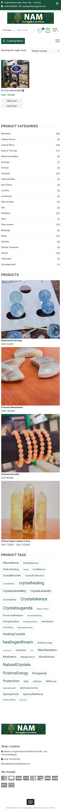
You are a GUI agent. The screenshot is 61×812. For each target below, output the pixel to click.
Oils (3, 207)
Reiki (26, 681)
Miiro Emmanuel (40, 808)
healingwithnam (18, 642)
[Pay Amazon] (11, 785)
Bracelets (6, 133)
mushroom (6, 196)
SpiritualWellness (33, 694)
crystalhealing (31, 583)
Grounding (8, 627)
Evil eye (5, 167)
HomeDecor (7, 650)
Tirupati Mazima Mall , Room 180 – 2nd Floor (22, 2)
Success (23, 700)
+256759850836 (10, 6)
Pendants (5, 213)
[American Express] (4, 778)
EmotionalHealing (34, 615)
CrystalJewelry (40, 591)
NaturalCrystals (17, 664)
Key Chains (6, 185)
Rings (4, 236)
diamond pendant (9, 156)
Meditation (9, 656)
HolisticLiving (44, 642)
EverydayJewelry (30, 622)
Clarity (25, 569)
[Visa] (19, 778)
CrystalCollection (34, 575)
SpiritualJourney (29, 687)
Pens (3, 219)
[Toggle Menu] (30, 802)
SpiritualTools (11, 694)
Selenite (5, 241)
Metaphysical (28, 657)
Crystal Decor (8, 145)
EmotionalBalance (13, 615)
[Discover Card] (40, 778)
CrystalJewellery (14, 591)
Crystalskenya (33, 598)
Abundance (11, 563)
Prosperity (39, 673)
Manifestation (47, 650)
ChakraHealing (11, 569)
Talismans (6, 258)
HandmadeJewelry (25, 627)
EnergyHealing (11, 621)
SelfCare (37, 681)
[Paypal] (26, 778)
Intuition (21, 650)
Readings (5, 230)
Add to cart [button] (12, 101)
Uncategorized (8, 264)
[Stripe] (48, 778)
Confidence (39, 569)
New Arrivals (7, 201)
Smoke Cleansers (10, 247)
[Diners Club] (33, 778)
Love (32, 651)
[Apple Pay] (4, 785)
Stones (4, 253)
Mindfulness (47, 656)
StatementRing (9, 700)
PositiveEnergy (15, 673)
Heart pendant (8, 179)
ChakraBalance (31, 563)
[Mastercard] (11, 778)
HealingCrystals (14, 634)
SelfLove (51, 681)
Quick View (12, 106)
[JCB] (55, 778)
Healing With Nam (13, 808)
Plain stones (7, 224)
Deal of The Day (9, 150)
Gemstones (47, 621)
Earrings (5, 162)
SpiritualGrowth (9, 688)
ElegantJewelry (43, 609)
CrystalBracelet (12, 575)
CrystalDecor (9, 583)
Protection (11, 681)
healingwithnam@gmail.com (34, 6)
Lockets (5, 190)
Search (33, 30)
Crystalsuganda (18, 607)
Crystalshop (9, 599)
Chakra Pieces (8, 139)
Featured (5, 173)
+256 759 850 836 (11, 759)
